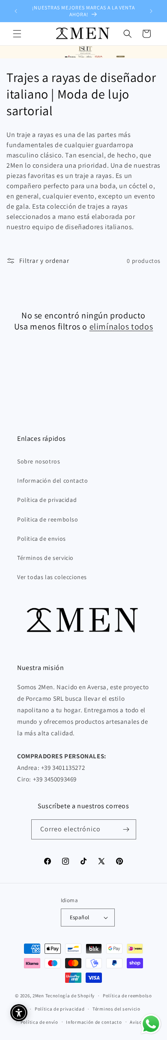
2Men (38, 996)
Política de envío (39, 1022)
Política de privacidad (47, 500)
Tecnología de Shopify (70, 996)
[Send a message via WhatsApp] (151, 1024)
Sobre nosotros (38, 461)
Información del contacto (52, 480)
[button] (17, 33)
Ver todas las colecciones (52, 577)
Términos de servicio (45, 558)
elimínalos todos (121, 326)
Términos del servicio (116, 1009)
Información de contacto (94, 1022)
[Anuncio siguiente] (151, 11)
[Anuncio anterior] (15, 11)
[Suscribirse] (126, 829)
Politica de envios (41, 538)
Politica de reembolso (47, 519)
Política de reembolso (127, 996)
